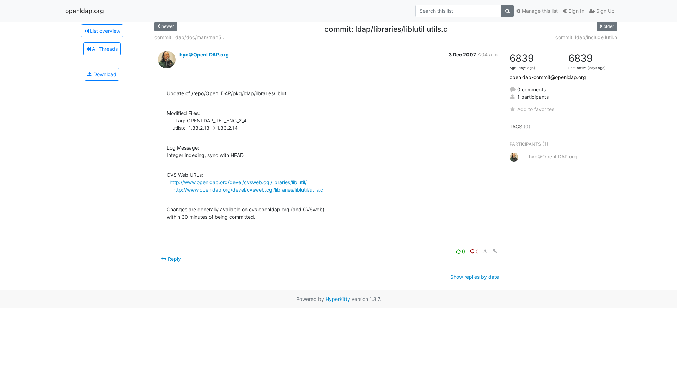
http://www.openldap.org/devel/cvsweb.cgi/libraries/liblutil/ (238, 182)
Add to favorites (535, 109)
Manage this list (539, 11)
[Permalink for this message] (495, 251)
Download (104, 74)
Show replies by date (474, 277)
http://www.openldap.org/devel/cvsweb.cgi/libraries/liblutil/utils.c (247, 190)
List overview (104, 31)
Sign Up (605, 11)
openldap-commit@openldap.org (548, 77)
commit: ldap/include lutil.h (586, 37)
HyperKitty (337, 299)
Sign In (575, 11)
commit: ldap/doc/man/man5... (190, 37)
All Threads (104, 49)
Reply (173, 259)
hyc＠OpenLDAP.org (204, 55)
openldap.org (84, 10)
